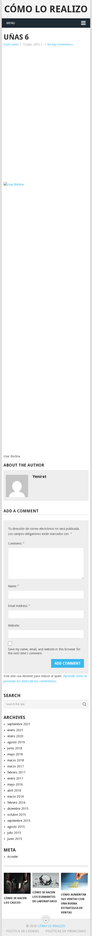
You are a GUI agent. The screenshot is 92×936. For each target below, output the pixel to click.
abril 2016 (14, 790)
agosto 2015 (16, 826)
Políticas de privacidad (66, 931)
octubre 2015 (16, 814)
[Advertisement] (46, 82)
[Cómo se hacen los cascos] (17, 883)
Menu (10, 23)
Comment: (16, 543)
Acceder (12, 856)
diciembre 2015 (17, 808)
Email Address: (19, 606)
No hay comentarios (60, 44)
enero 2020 (15, 736)
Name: (13, 586)
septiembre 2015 (18, 820)
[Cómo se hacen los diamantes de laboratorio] (45, 880)
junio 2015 (14, 839)
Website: (14, 625)
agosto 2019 (16, 742)
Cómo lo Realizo (46, 9)
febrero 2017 (16, 772)
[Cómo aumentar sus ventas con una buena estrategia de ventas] (74, 881)
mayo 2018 (15, 754)
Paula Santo (11, 44)
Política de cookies (22, 931)
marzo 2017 (15, 766)
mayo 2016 (15, 784)
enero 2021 (15, 730)
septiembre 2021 (18, 724)
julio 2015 (14, 833)
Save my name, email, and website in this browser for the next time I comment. (44, 651)
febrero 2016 (16, 802)
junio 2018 (14, 748)
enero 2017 (15, 778)
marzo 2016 (15, 796)
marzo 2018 (15, 760)
